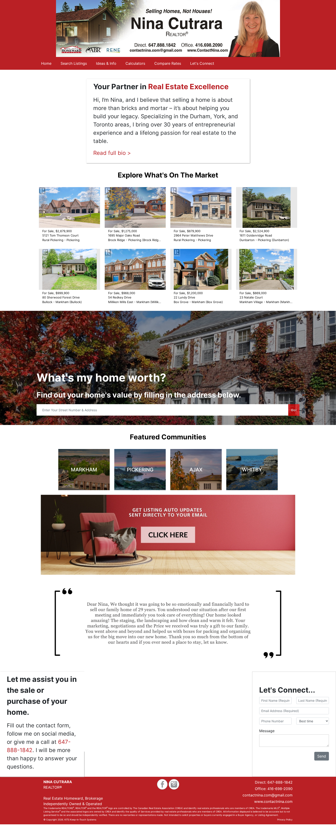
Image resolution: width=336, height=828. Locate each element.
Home (46, 63)
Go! (294, 410)
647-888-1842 (280, 782)
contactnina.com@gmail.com (268, 795)
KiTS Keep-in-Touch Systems (80, 819)
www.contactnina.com (273, 801)
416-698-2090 (280, 788)
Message (267, 731)
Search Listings (74, 63)
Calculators (135, 63)
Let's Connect (202, 63)
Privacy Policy (285, 819)
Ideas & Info (106, 63)
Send (321, 756)
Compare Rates (167, 63)
